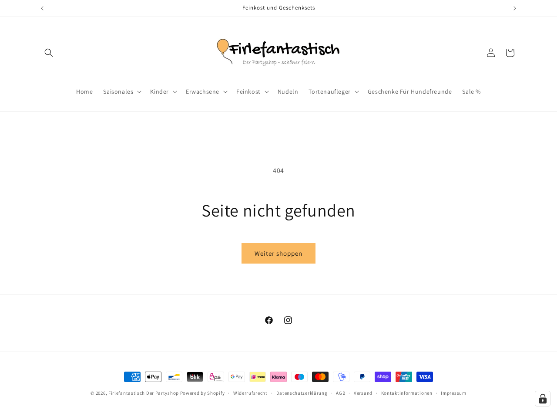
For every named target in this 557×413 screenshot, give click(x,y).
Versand (363, 392)
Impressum (453, 392)
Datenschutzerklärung (302, 392)
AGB (340, 392)
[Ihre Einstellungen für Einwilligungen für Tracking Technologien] (542, 398)
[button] (48, 52)
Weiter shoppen (278, 253)
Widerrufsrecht (250, 392)
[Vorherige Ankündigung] (42, 8)
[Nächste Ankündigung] (514, 8)
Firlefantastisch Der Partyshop (143, 393)
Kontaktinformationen (407, 392)
